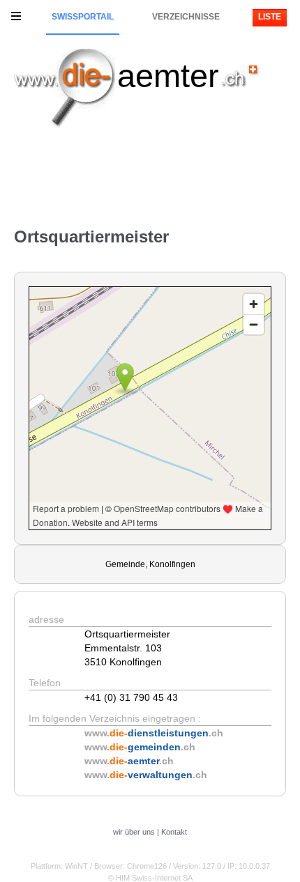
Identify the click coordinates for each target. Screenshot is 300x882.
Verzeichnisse (186, 17)
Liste (269, 17)
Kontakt (174, 832)
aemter (168, 75)
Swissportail (83, 17)
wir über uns (134, 832)
